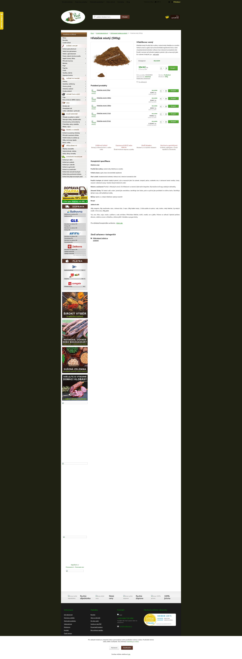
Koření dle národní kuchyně (71, 172)
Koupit (173, 68)
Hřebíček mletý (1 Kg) (104, 113)
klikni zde (119, 223)
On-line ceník (95, 621)
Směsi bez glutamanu (69, 51)
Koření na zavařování (69, 169)
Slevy (64, 38)
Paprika (65, 68)
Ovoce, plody (67, 86)
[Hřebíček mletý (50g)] (94, 91)
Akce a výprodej (95, 618)
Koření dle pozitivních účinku (72, 174)
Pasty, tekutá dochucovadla (72, 56)
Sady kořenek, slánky (69, 151)
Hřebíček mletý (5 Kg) (104, 121)
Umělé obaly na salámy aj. (71, 138)
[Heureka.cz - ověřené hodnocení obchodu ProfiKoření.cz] (160, 620)
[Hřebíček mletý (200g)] (94, 107)
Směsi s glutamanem (69, 54)
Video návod (110, 2)
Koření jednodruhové (69, 49)
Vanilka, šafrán (67, 73)
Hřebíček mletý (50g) (103, 90)
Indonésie (148, 77)
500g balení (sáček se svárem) (118, 33)
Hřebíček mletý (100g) (104, 98)
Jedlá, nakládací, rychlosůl (71, 111)
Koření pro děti (67, 160)
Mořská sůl (66, 106)
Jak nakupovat (68, 615)
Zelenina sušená (68, 89)
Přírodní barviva (68, 61)
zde (129, 654)
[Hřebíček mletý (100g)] (94, 99)
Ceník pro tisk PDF (96, 624)
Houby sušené (67, 91)
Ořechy (65, 81)
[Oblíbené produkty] (169, 2)
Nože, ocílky (66, 142)
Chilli (64, 70)
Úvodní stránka (67, 2)
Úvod (92, 33)
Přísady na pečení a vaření (71, 117)
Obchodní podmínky (96, 2)
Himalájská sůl (67, 108)
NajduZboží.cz (75, 565)
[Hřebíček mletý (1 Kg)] (94, 115)
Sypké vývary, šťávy (69, 58)
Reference (67, 627)
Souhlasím (127, 648)
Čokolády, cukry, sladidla (71, 124)
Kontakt (66, 630)
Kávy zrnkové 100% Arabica (71, 100)
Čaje (64, 97)
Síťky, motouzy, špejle (69, 140)
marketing (130, 641)
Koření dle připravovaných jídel (73, 177)
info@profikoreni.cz (126, 626)
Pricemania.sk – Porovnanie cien (75, 567)
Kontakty (121, 2)
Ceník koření (67, 43)
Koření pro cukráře (68, 165)
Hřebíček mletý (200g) (104, 106)
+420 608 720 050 (125, 618)
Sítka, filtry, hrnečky (69, 154)
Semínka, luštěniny (69, 84)
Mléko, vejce (67, 127)
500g (166, 77)
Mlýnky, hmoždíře (68, 149)
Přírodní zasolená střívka (71, 135)
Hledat (125, 17)
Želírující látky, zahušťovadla (72, 119)
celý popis (156, 54)
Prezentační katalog (96, 627)
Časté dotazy (68, 633)
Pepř (64, 66)
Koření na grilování (69, 167)
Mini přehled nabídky (97, 630)
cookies (136, 641)
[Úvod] (76, 17)
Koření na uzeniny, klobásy (71, 133)
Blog (128, 2)
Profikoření (167, 75)
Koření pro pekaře (68, 162)
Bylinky (65, 63)
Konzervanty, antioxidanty (71, 122)
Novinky (65, 40)
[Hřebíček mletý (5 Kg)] (94, 122)
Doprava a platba (81, 2)
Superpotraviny (68, 75)
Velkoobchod (68, 624)
